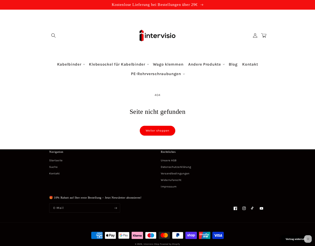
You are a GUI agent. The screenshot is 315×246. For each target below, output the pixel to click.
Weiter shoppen (157, 130)
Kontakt (54, 173)
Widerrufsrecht (171, 180)
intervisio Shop (151, 244)
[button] (53, 35)
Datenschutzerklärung (176, 166)
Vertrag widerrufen (296, 239)
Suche (53, 166)
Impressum (169, 186)
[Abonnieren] (115, 208)
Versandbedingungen (175, 173)
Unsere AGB (169, 160)
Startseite (56, 160)
